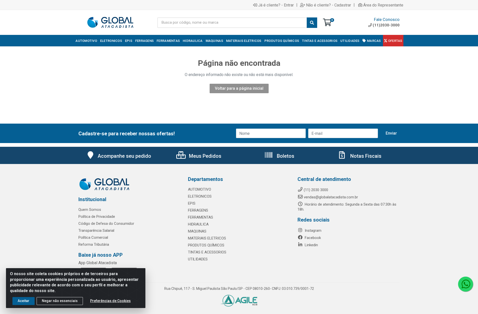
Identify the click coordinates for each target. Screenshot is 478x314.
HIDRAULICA (198, 224)
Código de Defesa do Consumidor (106, 223)
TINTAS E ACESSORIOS (207, 252)
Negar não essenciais (60, 301)
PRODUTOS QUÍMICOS (206, 245)
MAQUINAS (197, 231)
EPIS (191, 203)
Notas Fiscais (365, 156)
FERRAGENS (198, 210)
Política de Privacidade (96, 216)
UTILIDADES (198, 259)
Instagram (312, 230)
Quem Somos (89, 209)
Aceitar (23, 301)
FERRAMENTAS (200, 217)
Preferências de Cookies (110, 301)
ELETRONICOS (200, 196)
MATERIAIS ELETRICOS (207, 238)
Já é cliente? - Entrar (276, 5)
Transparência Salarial (96, 230)
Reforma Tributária (93, 244)
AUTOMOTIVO (199, 189)
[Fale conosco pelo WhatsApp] (465, 284)
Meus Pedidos (204, 156)
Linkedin (311, 245)
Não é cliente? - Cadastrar (328, 5)
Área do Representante (383, 5)
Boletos (285, 156)
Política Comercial (93, 237)
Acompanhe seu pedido (124, 156)
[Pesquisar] (312, 22)
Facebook (312, 238)
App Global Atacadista (97, 262)
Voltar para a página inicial (239, 88)
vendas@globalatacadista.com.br (331, 197)
